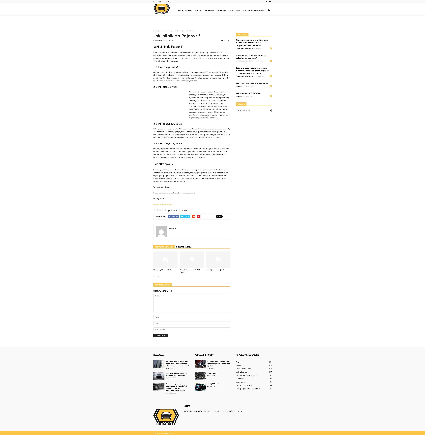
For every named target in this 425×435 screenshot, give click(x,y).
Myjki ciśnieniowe (242, 372)
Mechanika (209, 10)
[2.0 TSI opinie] (200, 376)
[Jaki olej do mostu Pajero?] (218, 259)
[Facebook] (266, 1)
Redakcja (160, 40)
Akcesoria (221, 10)
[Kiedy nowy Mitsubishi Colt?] (165, 259)
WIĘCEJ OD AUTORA (183, 247)
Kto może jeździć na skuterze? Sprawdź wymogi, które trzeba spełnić (218, 364)
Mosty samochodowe (243, 369)
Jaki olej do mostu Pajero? (215, 270)
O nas (155, 1)
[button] (269, 10)
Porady (198, 10)
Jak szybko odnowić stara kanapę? (252, 83)
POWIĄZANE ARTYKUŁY (164, 247)
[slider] (160, 210)
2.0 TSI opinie (212, 373)
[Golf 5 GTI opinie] (200, 387)
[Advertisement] (212, 22)
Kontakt (168, 1)
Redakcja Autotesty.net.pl (244, 48)
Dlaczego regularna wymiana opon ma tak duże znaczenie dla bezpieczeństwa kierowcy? (252, 43)
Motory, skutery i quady (254, 10)
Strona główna (185, 10)
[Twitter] (270, 1)
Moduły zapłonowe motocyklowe (248, 388)
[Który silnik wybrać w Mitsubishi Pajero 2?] (192, 259)
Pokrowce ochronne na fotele (246, 375)
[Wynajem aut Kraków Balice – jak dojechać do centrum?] (158, 376)
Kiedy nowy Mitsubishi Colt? (162, 270)
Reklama (161, 1)
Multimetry (239, 379)
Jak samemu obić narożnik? (248, 93)
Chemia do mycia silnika (244, 385)
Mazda (238, 365)
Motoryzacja (240, 382)
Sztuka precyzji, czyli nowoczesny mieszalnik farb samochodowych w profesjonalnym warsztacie (252, 70)
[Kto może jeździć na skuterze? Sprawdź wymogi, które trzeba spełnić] (200, 364)
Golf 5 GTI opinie (213, 384)
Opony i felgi (234, 10)
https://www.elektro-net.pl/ (162, 204)
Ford (237, 362)
